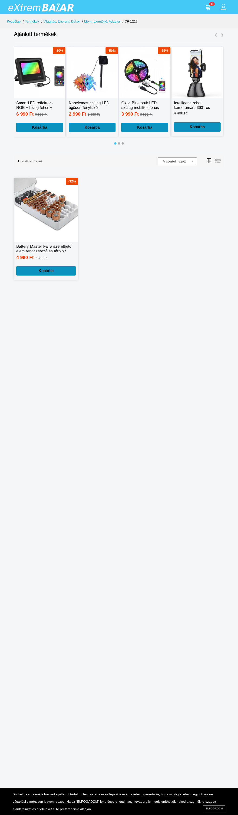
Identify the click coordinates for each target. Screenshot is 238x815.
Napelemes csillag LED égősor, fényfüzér (89, 105)
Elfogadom (214, 808)
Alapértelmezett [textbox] (174, 161)
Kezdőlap (14, 21)
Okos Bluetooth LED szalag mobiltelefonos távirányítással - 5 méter (142, 105)
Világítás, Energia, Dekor (61, 21)
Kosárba (39, 127)
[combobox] (177, 161)
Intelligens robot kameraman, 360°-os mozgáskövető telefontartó (192, 105)
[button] (115, 143)
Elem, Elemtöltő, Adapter (102, 21)
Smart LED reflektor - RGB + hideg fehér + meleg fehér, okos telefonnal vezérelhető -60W (35, 105)
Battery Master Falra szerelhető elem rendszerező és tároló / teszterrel (43, 249)
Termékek (32, 21)
